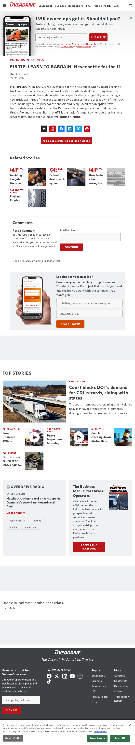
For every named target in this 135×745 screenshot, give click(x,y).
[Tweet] (78, 129)
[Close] (129, 725)
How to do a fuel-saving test (96, 179)
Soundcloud (30, 526)
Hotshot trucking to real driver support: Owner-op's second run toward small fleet (33, 502)
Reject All (120, 738)
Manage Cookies (13, 738)
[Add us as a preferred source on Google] (52, 129)
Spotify (13, 526)
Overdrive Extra (16, 170)
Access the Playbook (89, 547)
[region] (67, 732)
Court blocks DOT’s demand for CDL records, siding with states (98, 393)
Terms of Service (84, 46)
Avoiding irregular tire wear (16, 179)
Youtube (36, 520)
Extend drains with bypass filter (57, 179)
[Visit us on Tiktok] (49, 681)
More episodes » (17, 513)
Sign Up (11, 710)
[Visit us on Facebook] (49, 675)
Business (97, 429)
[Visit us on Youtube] (72, 675)
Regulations (77, 381)
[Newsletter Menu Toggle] (130, 5)
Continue (72, 247)
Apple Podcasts (17, 520)
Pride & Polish (12, 429)
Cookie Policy (100, 731)
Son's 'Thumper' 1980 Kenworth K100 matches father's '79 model (12, 437)
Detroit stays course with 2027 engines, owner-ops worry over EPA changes (12, 461)
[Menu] (5, 5)
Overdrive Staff (19, 74)
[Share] (61, 129)
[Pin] (87, 129)
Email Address (69, 230)
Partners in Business (27, 60)
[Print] (44, 129)
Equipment (9, 453)
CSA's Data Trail (53, 430)
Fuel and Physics (15, 198)
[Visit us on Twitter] (57, 675)
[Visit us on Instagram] (80, 675)
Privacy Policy (66, 46)
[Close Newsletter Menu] (131, 18)
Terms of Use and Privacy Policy (86, 44)
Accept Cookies (97, 738)
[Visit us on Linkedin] (64, 675)
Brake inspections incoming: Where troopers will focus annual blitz (55, 440)
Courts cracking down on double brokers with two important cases (101, 437)
